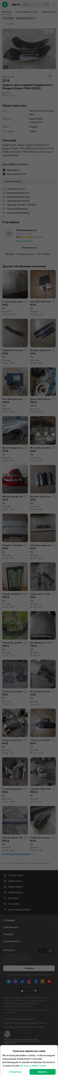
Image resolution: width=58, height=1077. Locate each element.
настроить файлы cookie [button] (33, 1065)
